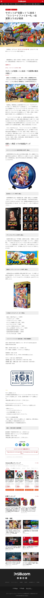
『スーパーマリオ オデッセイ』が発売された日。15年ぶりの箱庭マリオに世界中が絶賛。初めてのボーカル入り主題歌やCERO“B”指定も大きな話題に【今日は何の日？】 (13, 509)
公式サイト (8, 65)
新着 (2, 4)
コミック (23, 468)
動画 (33, 4)
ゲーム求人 (24, 4)
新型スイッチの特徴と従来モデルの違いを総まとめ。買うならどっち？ (30, 547)
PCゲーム (12, 4)
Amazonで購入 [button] (10, 489)
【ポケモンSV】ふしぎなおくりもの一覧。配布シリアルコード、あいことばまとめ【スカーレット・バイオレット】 (13, 563)
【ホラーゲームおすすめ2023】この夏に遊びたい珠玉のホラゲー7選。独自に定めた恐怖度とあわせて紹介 (13, 547)
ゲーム (7, 468)
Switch (5, 4)
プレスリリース (14, 9)
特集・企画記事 (37, 4)
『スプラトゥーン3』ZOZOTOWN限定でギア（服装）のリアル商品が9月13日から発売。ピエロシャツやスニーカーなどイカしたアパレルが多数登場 (28, 509)
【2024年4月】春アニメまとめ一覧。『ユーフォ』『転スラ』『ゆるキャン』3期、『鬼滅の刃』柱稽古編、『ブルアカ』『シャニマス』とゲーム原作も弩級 (13, 531)
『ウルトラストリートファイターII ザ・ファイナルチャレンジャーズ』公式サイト (22, 452)
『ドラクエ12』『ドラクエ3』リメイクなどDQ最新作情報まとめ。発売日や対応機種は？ (30, 531)
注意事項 (25, 582)
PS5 (8, 4)
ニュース (29, 4)
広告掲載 (38, 582)
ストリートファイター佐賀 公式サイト (22, 449)
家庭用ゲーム (8, 9)
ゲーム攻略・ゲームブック (15, 468)
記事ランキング (10, 496)
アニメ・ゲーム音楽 (35, 468)
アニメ (28, 468)
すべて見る (36, 462)
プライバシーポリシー (14, 582)
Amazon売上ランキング (13, 463)
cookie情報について (32, 582)
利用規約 (21, 582)
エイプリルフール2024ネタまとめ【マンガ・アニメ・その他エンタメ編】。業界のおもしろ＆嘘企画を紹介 (30, 563)
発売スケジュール (18, 4)
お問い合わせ (7, 582)
